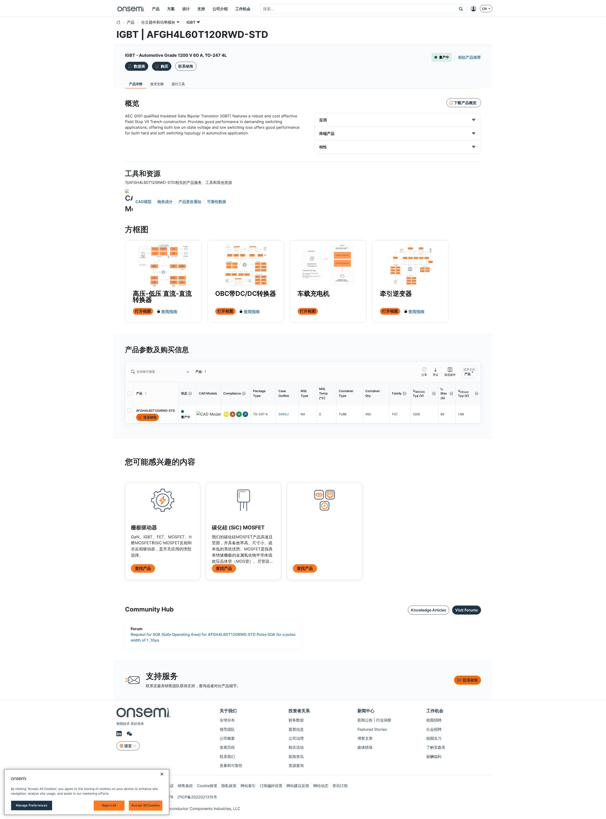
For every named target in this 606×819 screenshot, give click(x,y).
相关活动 (296, 747)
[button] (461, 8)
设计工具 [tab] (178, 84)
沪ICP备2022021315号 (197, 797)
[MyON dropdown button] (475, 9)
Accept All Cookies (145, 805)
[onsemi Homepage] (131, 8)
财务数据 (296, 720)
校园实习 (433, 738)
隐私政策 (228, 785)
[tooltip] (435, 371)
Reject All (109, 805)
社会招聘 (433, 729)
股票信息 (296, 729)
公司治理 (296, 738)
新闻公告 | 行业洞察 (374, 720)
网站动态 (320, 785)
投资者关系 (299, 710)
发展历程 (227, 747)
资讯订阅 (340, 785)
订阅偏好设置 (271, 785)
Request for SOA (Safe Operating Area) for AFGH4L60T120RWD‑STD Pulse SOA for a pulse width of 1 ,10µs (213, 637)
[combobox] (357, 9)
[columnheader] (156, 393)
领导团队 (227, 729)
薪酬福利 (433, 756)
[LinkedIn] (119, 733)
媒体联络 (365, 747)
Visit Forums (466, 610)
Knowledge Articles (428, 610)
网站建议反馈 (297, 785)
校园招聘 (433, 720)
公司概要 (227, 738)
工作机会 (434, 710)
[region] (86, 792)
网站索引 (248, 785)
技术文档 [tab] (157, 84)
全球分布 (227, 720)
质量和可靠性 (231, 765)
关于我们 (228, 710)
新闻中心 (365, 710)
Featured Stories (372, 729)
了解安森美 (435, 747)
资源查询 (296, 765)
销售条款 (185, 785)
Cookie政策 (207, 785)
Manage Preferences (31, 805)
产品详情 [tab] (135, 84)
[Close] (162, 774)
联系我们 (227, 756)
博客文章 (365, 738)
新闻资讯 (296, 756)
